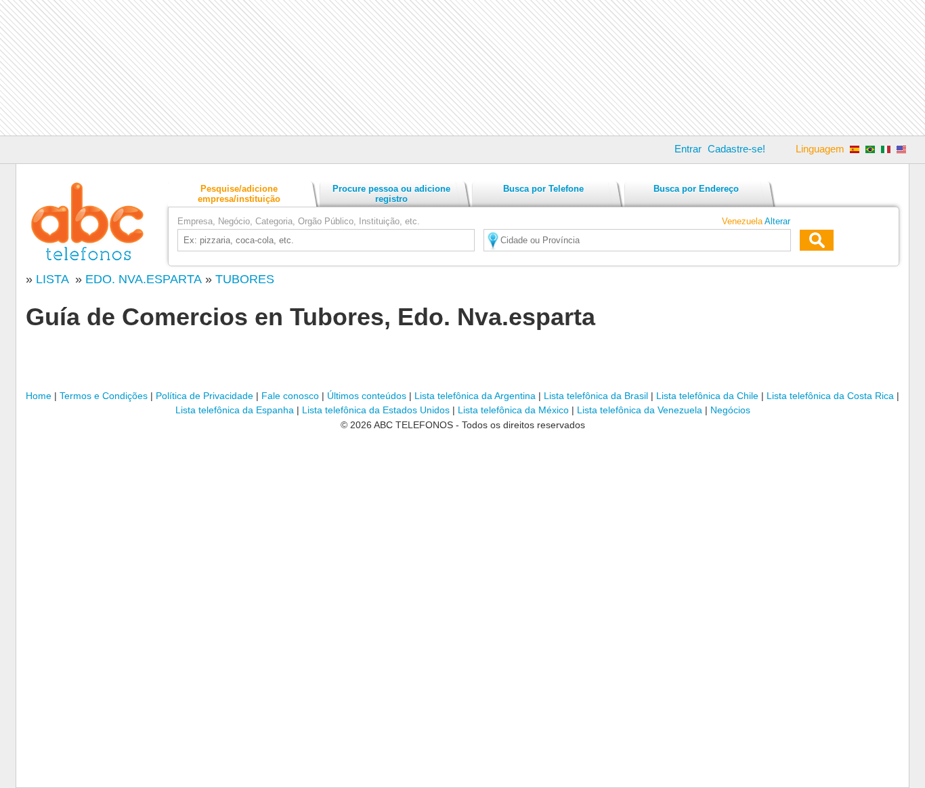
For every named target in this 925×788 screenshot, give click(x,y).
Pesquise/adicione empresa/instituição (239, 194)
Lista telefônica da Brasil (596, 395)
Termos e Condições (104, 395)
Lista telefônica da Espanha (234, 410)
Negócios (730, 410)
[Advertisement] (462, 68)
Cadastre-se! (736, 148)
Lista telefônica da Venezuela (639, 410)
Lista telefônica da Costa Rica (830, 395)
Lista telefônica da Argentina (475, 395)
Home (38, 395)
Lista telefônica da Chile (707, 395)
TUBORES (244, 279)
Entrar (688, 148)
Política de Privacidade (204, 395)
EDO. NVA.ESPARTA (143, 279)
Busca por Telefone (543, 189)
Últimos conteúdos (366, 395)
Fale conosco (290, 395)
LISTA (54, 279)
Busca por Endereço (696, 189)
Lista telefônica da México (513, 410)
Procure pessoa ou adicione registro (391, 194)
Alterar (777, 221)
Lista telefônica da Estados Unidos (376, 410)
